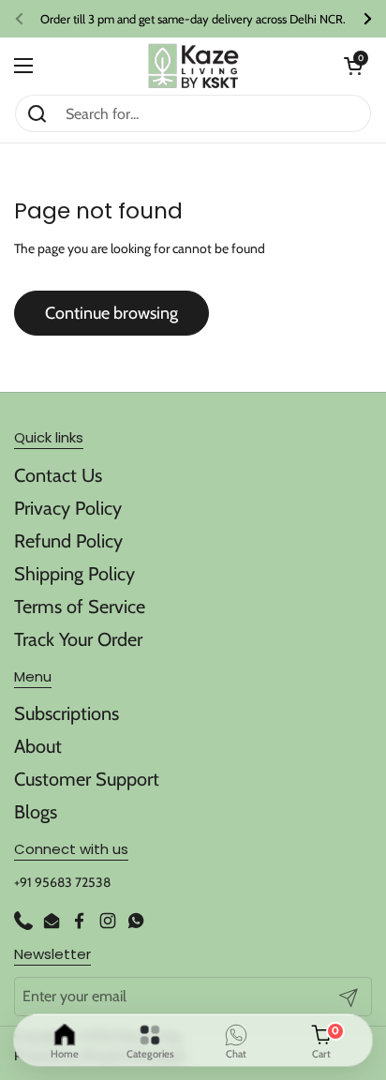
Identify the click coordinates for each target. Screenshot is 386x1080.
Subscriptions (66, 713)
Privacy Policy (68, 508)
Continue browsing (111, 313)
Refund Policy (68, 541)
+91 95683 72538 (62, 882)
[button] (353, 65)
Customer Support (86, 779)
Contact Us (58, 475)
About (38, 746)
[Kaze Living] (193, 66)
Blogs (35, 812)
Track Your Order (78, 639)
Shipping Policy (74, 573)
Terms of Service (79, 606)
